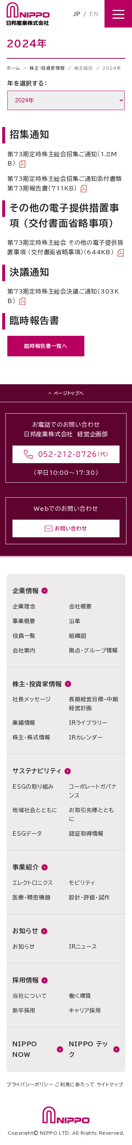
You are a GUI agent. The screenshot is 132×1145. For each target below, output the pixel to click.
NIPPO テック (88, 1049)
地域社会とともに (35, 810)
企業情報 (25, 591)
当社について (29, 996)
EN (94, 14)
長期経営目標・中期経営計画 (93, 704)
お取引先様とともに (91, 814)
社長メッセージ (31, 699)
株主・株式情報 (31, 737)
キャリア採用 (85, 1010)
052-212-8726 (68, 454)
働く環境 (80, 996)
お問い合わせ (71, 528)
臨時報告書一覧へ (45, 346)
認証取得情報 (86, 833)
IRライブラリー (88, 723)
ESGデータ (27, 833)
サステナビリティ (37, 771)
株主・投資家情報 (47, 68)
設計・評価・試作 (89, 897)
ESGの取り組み (33, 786)
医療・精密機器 (31, 897)
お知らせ (25, 931)
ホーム (13, 68)
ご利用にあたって (75, 1084)
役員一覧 (24, 636)
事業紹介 (25, 867)
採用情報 (25, 980)
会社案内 (24, 650)
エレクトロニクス (32, 883)
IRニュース (83, 946)
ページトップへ (69, 393)
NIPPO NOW (24, 1049)
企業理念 (24, 606)
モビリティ (82, 883)
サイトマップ (110, 1084)
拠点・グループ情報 (93, 650)
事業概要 (24, 621)
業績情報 (24, 723)
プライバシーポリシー (30, 1084)
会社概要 (80, 606)
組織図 (77, 636)
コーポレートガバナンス (93, 791)
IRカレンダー (86, 737)
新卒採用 (24, 1010)
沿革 (75, 621)
